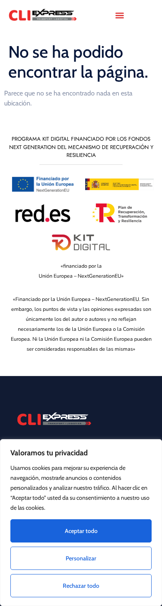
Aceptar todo (81, 531)
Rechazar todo (81, 585)
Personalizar (81, 558)
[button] (119, 15)
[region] (81, 522)
